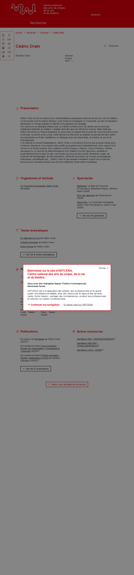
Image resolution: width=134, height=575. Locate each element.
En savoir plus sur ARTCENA (78, 304)
